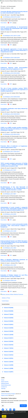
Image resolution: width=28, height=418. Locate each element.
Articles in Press (6, 298)
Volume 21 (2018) (8, 334)
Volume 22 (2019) (8, 331)
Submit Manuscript (6, 385)
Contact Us (4, 386)
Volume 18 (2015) (8, 344)
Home (2, 379)
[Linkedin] (10, 410)
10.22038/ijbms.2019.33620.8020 (11, 114)
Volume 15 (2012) (8, 354)
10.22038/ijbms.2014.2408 (9, 231)
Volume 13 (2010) (8, 361)
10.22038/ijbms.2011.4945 (9, 265)
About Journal (4, 381)
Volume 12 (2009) (8, 365)
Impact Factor (4, 395)
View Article (4, 22)
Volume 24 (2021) (8, 324)
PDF (12, 22)
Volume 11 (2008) (8, 368)
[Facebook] (3, 410)
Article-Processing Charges (8, 393)
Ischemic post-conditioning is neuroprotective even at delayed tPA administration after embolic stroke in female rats (14, 28)
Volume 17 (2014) (8, 348)
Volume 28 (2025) (8, 311)
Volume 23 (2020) (8, 327)
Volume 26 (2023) (8, 317)
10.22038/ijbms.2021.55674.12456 (11, 35)
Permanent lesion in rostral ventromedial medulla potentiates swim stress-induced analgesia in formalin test (14, 225)
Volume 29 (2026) (8, 307)
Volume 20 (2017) (8, 338)
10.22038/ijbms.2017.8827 (9, 193)
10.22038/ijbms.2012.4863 (9, 248)
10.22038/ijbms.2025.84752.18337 (11, 17)
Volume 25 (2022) (8, 321)
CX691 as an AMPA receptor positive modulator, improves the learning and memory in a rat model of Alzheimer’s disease (14, 129)
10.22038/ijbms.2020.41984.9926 (11, 57)
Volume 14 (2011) (8, 358)
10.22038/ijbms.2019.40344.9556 (11, 73)
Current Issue (5, 300)
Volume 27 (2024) (8, 314)
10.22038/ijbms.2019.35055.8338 (11, 96)
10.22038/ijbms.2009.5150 (9, 280)
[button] (14, 413)
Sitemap (3, 388)
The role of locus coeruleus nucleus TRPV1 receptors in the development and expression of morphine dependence (14, 90)
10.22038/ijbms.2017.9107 (9, 170)
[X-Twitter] (6, 410)
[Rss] (14, 410)
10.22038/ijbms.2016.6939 (9, 214)
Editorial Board (5, 383)
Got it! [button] (4, 416)
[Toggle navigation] (13, 3)
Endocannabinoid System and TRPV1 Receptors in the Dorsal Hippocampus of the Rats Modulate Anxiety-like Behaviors (14, 242)
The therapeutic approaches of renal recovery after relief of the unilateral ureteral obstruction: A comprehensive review (14, 50)
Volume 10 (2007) (8, 371)
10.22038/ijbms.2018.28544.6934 (11, 134)
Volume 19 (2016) (8, 341)
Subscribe (23, 405)
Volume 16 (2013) (8, 351)
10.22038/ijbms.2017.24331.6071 (11, 151)
